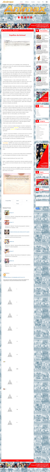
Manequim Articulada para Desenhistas (44, 56)
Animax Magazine (10, 469)
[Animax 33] (6, 212)
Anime (37, 109)
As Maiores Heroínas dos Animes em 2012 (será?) (19, 232)
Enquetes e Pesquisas (40, 129)
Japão (37, 111)
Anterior (31, 460)
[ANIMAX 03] (6, 260)
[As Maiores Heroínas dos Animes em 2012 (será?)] (6, 232)
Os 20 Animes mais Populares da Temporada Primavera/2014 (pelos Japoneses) (45, 47)
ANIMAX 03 (11, 260)
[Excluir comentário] (11, 277)
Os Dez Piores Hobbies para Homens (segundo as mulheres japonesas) (44, 79)
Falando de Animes (39, 131)
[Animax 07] (6, 251)
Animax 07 (11, 251)
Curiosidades (38, 127)
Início (21, 2)
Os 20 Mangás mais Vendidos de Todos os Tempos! (45, 36)
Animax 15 (11, 222)
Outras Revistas (39, 138)
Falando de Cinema (39, 132)
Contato (33, 2)
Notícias (37, 113)
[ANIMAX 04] (6, 241)
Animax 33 (11, 212)
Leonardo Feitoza (7, 277)
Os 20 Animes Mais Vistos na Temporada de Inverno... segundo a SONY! (45, 67)
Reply (4, 276)
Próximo (3, 460)
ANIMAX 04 (11, 241)
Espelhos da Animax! (17, 35)
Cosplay (37, 126)
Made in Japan (39, 135)
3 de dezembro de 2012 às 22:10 (18, 277)
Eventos (37, 130)
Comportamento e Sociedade (41, 125)
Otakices (38, 136)
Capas (38, 2)
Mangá (37, 112)
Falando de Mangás (40, 134)
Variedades (38, 115)
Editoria (27, 2)
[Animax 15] (6, 222)
